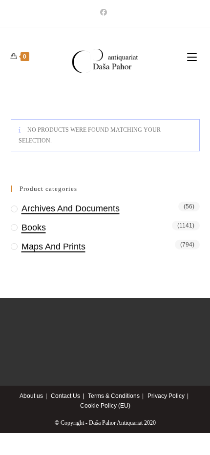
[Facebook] (105, 12)
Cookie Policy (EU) (105, 405)
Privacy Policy (166, 396)
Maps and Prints (53, 246)
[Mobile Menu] (193, 57)
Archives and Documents (70, 208)
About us (31, 396)
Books (33, 227)
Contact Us (65, 396)
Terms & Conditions (114, 396)
